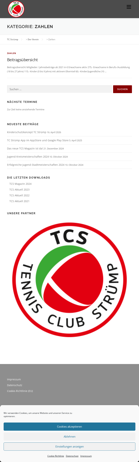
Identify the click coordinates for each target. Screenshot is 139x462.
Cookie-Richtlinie (55, 455)
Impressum (86, 455)
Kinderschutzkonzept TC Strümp (26, 132)
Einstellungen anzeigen (69, 446)
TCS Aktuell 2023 (19, 189)
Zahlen (11, 53)
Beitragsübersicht (22, 59)
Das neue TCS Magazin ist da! (25, 148)
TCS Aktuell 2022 (19, 195)
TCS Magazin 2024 (20, 183)
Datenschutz (72, 455)
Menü (129, 6)
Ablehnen (69, 436)
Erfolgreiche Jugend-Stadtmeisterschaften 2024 (35, 164)
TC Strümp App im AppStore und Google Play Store (38, 140)
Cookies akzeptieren (69, 426)
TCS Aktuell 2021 (19, 201)
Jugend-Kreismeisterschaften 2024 (28, 156)
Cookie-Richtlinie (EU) (20, 391)
